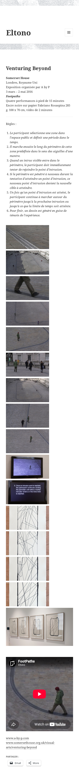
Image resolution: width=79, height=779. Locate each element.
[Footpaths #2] (28, 543)
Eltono (18, 32)
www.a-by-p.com (17, 738)
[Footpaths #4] (28, 594)
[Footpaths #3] (28, 569)
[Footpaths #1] (28, 518)
